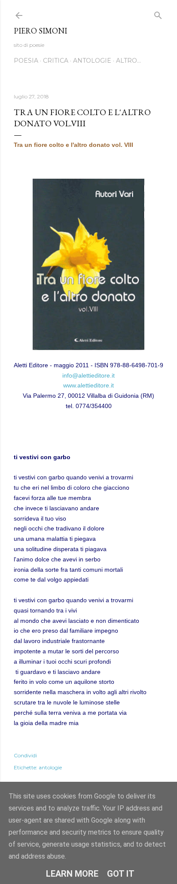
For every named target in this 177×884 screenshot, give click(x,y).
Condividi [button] (25, 755)
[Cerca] (158, 13)
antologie (50, 767)
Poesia (26, 60)
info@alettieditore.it (88, 375)
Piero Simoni (40, 31)
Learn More (72, 874)
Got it (120, 874)
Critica (55, 60)
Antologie (92, 60)
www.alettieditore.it (88, 385)
